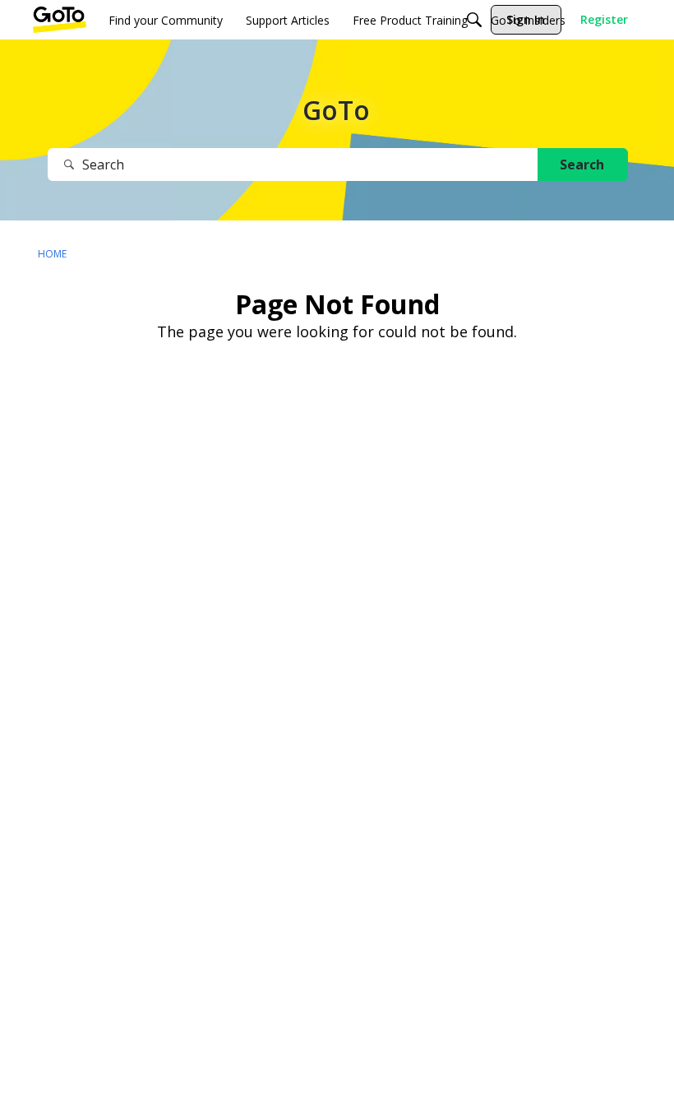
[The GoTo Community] (59, 20)
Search (582, 164)
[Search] (474, 20)
